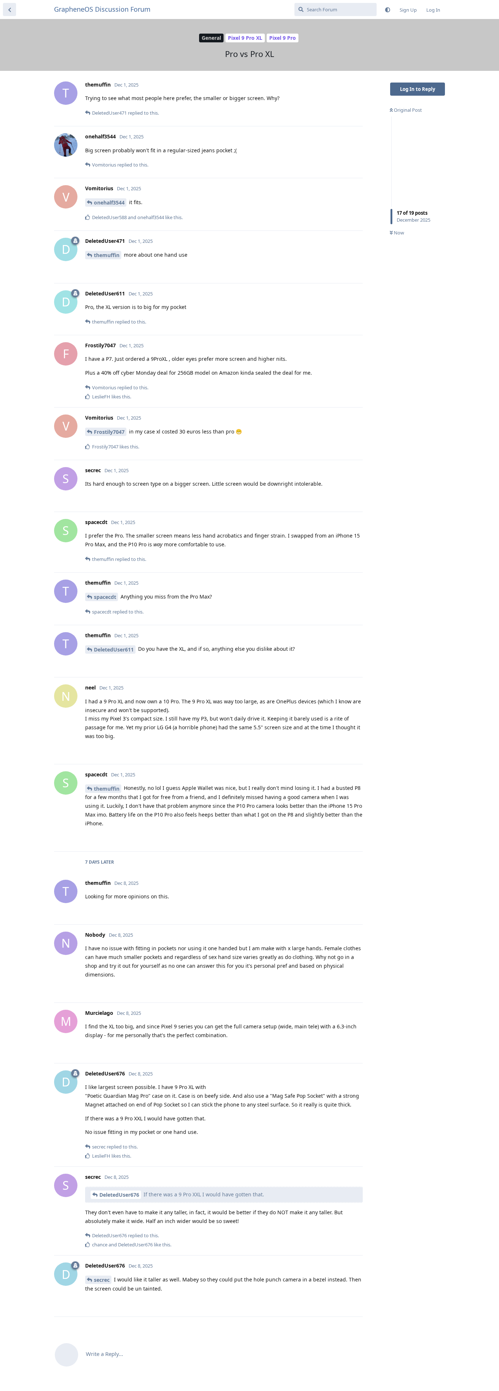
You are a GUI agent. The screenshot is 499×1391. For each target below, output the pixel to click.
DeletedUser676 (119, 1194)
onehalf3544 (109, 202)
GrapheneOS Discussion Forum (102, 9)
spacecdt (105, 596)
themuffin (106, 255)
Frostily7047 (109, 431)
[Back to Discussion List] (9, 9)
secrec (102, 1279)
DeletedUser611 (114, 649)
